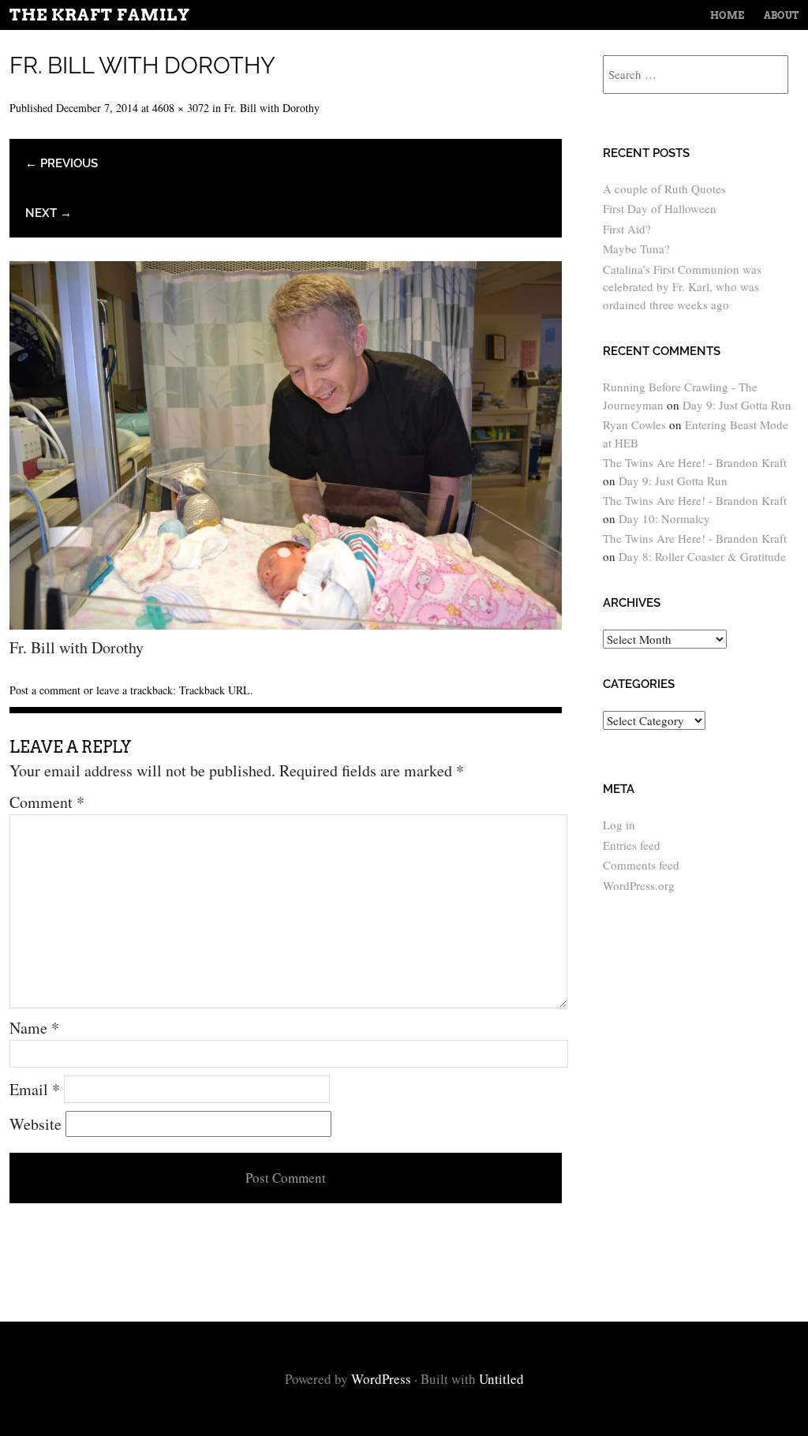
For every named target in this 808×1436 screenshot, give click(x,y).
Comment (46, 802)
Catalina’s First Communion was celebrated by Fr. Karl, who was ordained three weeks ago (682, 286)
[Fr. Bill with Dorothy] (285, 623)
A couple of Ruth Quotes (664, 188)
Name (34, 1027)
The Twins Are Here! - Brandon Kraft (695, 462)
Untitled (501, 1379)
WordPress (381, 1379)
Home (727, 15)
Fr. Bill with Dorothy (272, 107)
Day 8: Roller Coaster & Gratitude (702, 556)
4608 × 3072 (180, 107)
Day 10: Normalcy (664, 518)
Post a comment (44, 689)
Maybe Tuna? (636, 248)
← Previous (61, 163)
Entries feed (631, 845)
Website (35, 1124)
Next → (48, 213)
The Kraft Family (99, 15)
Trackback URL (214, 689)
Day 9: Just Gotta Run (737, 405)
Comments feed (641, 865)
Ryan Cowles (634, 424)
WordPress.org (639, 885)
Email (34, 1089)
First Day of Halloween (659, 208)
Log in (619, 824)
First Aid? (627, 229)
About (781, 15)
